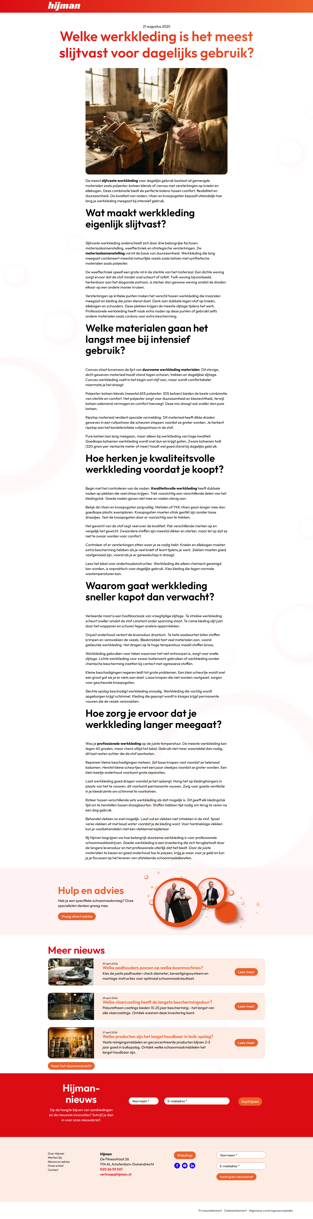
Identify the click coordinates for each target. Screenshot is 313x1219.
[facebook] (177, 1166)
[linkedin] (192, 1166)
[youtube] (185, 1166)
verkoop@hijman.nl (115, 1174)
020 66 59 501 (111, 1169)
